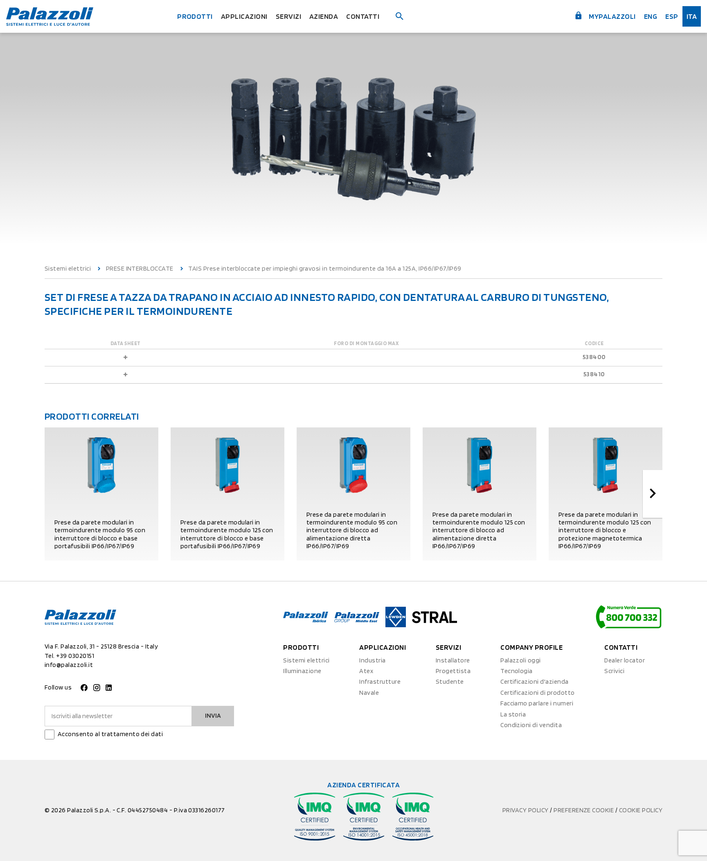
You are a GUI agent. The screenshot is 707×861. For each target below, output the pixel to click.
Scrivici (614, 671)
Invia (213, 715)
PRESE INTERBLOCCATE (139, 268)
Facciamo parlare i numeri (536, 703)
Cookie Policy (640, 810)
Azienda (323, 16)
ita (692, 16)
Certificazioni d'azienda (534, 681)
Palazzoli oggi (520, 660)
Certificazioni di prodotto (537, 692)
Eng (650, 16)
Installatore (453, 660)
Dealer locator (624, 660)
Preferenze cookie (584, 810)
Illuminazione (302, 671)
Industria (372, 660)
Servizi (288, 16)
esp (671, 16)
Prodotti (195, 16)
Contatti (362, 16)
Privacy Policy (526, 810)
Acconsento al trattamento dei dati (110, 734)
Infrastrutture (380, 681)
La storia (513, 714)
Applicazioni (244, 16)
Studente (450, 681)
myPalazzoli (612, 16)
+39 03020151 (75, 656)
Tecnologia (516, 671)
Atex (366, 671)
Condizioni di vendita (531, 725)
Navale (369, 692)
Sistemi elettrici (68, 268)
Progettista (453, 671)
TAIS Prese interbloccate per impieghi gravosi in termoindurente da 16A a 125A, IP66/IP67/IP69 (325, 268)
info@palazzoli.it (69, 665)
